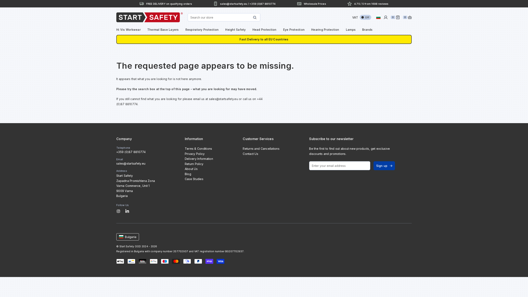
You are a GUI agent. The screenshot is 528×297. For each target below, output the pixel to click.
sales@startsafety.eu (130, 163)
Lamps (351, 29)
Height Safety (235, 29)
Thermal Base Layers (163, 29)
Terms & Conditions (198, 148)
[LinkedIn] (127, 211)
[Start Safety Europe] (149, 17)
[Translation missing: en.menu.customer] (386, 17)
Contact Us (250, 154)
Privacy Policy (195, 154)
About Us (191, 169)
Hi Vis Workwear (128, 29)
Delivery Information (199, 158)
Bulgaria (130, 237)
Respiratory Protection (202, 29)
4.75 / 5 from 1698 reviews (371, 3)
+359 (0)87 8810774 (131, 152)
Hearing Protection (325, 29)
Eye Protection (294, 29)
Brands (367, 29)
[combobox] (224, 17)
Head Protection (264, 29)
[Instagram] (118, 211)
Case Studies (194, 179)
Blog (188, 174)
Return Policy (194, 164)
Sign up (382, 165)
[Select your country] (378, 17)
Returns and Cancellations (261, 148)
